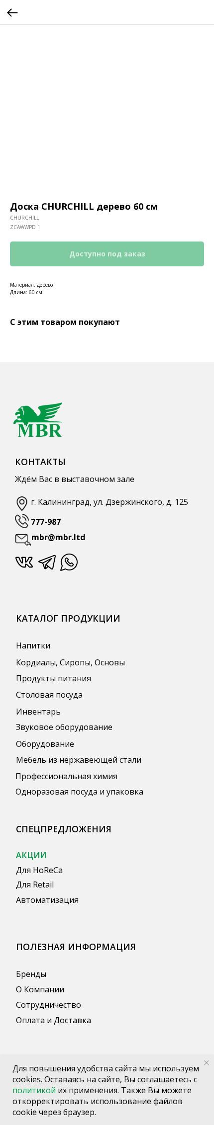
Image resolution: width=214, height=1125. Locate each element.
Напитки (33, 645)
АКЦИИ (31, 855)
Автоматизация (47, 899)
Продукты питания (53, 678)
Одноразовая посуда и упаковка (79, 791)
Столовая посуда (49, 694)
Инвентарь (38, 711)
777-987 (46, 521)
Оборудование (45, 743)
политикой (35, 1090)
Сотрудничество (48, 1004)
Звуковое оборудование (64, 727)
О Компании (40, 989)
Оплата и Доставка (53, 1020)
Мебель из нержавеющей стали (78, 759)
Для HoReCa (39, 870)
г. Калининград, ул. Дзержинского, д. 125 (109, 501)
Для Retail (35, 884)
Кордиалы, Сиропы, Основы (70, 662)
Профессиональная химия (66, 776)
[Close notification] (207, 1063)
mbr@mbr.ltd (58, 537)
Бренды (31, 973)
